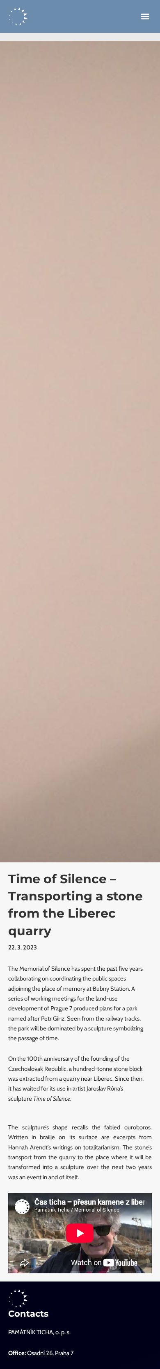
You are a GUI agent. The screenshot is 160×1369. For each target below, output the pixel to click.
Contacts (28, 1313)
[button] (145, 16)
